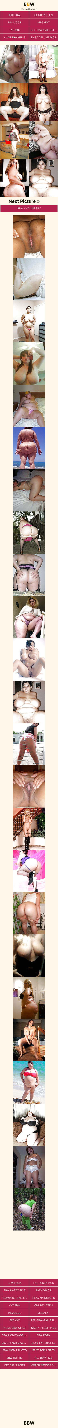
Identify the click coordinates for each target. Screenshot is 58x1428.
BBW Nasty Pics (14, 1290)
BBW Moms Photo (14, 1350)
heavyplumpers (43, 1297)
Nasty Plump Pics (43, 37)
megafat (44, 22)
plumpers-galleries (15, 1297)
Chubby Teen (43, 15)
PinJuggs (14, 22)
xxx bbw (14, 15)
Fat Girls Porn (14, 1365)
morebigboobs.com (44, 1365)
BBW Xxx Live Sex (29, 208)
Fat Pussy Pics (43, 1283)
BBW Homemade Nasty (15, 1335)
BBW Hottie (14, 1357)
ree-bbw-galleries (44, 30)
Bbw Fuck (14, 1283)
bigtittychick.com (15, 1342)
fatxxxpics (43, 1290)
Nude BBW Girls (14, 37)
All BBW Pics (43, 1357)
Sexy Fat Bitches (43, 1342)
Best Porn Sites (43, 1350)
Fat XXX (15, 30)
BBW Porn (43, 1335)
